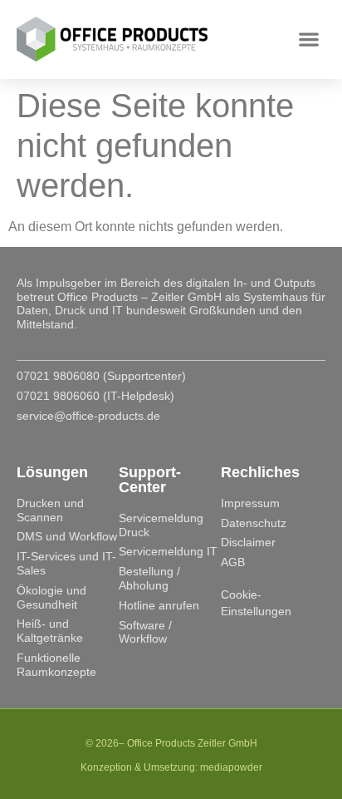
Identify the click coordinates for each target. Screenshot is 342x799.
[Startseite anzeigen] (117, 39)
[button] (309, 39)
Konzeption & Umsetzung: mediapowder (171, 767)
